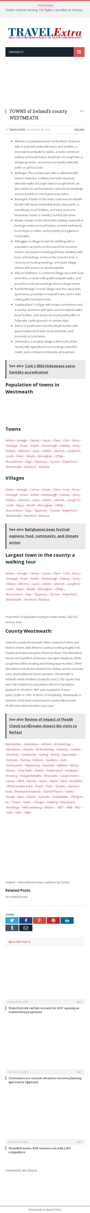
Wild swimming (32, 807)
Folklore (38, 760)
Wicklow (44, 467)
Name (54, 781)
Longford (74, 451)
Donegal (11, 446)
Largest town (69, 776)
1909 (9, 813)
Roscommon (14, 461)
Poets (39, 786)
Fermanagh (49, 446)
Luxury (10, 781)
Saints (69, 791)
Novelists (75, 781)
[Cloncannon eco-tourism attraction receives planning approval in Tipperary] (45, 1047)
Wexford (30, 467)
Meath (31, 456)
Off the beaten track (19, 786)
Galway (65, 446)
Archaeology (62, 744)
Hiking (74, 765)
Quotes (61, 786)
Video (27, 802)
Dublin (35, 446)
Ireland (80, 129)
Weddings (12, 807)
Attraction (12, 749)
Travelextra (17, 129)
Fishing (25, 760)
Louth (10, 456)
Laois (36, 451)
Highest (62, 765)
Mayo (20, 456)
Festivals (12, 760)
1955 (18, 813)
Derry (76, 440)
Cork (66, 440)
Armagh (22, 440)
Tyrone (55, 461)
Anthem (46, 744)
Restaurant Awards (28, 791)
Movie (31, 781)
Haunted (48, 765)
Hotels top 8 (54, 770)
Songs (10, 797)
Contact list (29, 754)
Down (24, 446)
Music (43, 781)
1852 (77, 807)
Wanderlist (67, 802)
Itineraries (51, 776)
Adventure (31, 744)
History (11, 770)
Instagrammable (31, 776)
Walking (52, 802)
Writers (49, 807)
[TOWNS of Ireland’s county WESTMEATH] (45, 85)
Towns (16, 802)
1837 (60, 807)
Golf (63, 760)
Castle (74, 749)
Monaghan (45, 456)
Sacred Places (52, 791)
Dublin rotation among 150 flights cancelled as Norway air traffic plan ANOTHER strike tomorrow (46, 10)
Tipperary (41, 461)
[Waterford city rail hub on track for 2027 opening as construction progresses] (45, 977)
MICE (21, 781)
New (64, 781)
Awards (28, 749)
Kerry (76, 446)
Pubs (49, 786)
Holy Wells (25, 770)
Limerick (59, 451)
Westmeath (13, 467)
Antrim (9, 440)
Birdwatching (44, 749)
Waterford (69, 461)
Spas (20, 797)
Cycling (43, 754)
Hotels (39, 770)
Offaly (59, 456)
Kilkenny (24, 451)
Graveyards (14, 765)
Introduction (13, 744)
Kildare (11, 451)
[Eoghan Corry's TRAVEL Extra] (45, 33)
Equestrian (69, 754)
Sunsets (43, 797)
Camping (62, 749)
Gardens (52, 760)
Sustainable (60, 797)
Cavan (46, 440)
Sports (31, 797)
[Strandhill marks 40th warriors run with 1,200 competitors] (45, 1118)
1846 (69, 807)
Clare (56, 440)
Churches (12, 754)
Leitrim (46, 451)
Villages (39, 802)
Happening (32, 765)
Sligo (28, 461)
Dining (55, 754)
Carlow (34, 440)
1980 (27, 813)
